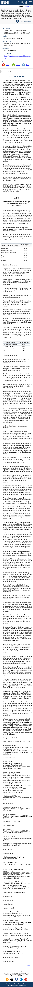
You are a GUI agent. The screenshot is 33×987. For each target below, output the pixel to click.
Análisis (10, 71)
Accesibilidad (14, 973)
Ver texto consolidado (26, 21)
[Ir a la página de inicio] (5, 3)
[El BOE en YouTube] (25, 980)
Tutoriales (25, 974)
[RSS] (7, 980)
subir (28, 965)
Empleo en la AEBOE (16, 976)
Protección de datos (24, 973)
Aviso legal (6, 973)
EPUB (18, 65)
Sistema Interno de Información (13, 974)
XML (27, 65)
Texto (3, 71)
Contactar (6, 972)
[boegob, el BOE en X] (11, 980)
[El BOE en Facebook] (16, 980)
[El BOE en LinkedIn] (21, 980)
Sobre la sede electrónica (17, 972)
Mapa (27, 972)
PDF (7, 65)
